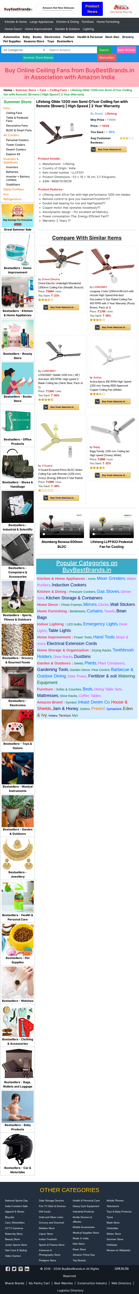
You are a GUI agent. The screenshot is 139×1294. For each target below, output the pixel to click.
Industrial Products (83, 1211)
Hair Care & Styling (16, 1250)
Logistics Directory (70, 1290)
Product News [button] (92, 9)
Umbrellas (112, 1228)
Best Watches (63, 1283)
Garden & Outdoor (67, 29)
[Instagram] (20, 1268)
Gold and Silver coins (51, 1217)
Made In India (81, 1238)
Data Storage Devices (51, 1200)
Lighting (88, 29)
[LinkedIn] (27, 1268)
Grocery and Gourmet (51, 1222)
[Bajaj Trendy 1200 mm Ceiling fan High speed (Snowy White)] (112, 430)
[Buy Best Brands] (18, 8)
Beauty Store (12, 1239)
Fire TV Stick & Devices (52, 1206)
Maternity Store (14, 1233)
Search (104, 50)
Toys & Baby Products (119, 1211)
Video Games (13, 1255)
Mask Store (113, 1222)
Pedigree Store (47, 1260)
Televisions (113, 1206)
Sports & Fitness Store (52, 1244)
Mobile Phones (115, 1200)
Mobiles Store (47, 1228)
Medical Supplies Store (86, 1232)
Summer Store (115, 1239)
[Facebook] (7, 1268)
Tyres (110, 1217)
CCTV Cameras (14, 1228)
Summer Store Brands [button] (38, 57)
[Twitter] (14, 1268)
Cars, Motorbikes (15, 1222)
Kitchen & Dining (67, 22)
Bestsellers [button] (107, 57)
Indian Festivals (48, 1239)
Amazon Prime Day (84, 1254)
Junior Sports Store (16, 1244)
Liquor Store (46, 1233)
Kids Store (79, 1243)
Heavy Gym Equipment (86, 1206)
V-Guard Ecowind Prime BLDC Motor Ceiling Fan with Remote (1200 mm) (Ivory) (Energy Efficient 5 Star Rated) (60, 473)
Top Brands (79, 1260)
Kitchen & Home (16, 22)
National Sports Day (16, 1200)
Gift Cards (44, 1211)
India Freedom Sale (16, 1206)
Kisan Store (79, 1249)
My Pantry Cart (39, 1283)
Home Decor (13, 29)
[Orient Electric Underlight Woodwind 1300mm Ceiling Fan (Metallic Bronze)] (61, 261)
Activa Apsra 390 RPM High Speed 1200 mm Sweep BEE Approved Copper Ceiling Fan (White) (110, 385)
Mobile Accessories (84, 1227)
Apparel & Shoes (14, 1211)
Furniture (88, 22)
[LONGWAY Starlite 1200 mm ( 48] (61, 351)
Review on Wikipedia (118, 1250)
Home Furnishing (108, 22)
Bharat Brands (14, 1283)
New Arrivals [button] (126, 50)
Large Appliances (41, 22)
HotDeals (112, 1244)
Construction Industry (92, 1283)
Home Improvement (38, 29)
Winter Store (114, 1233)
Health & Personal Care (86, 1200)
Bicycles (9, 1217)
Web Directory (121, 1283)
